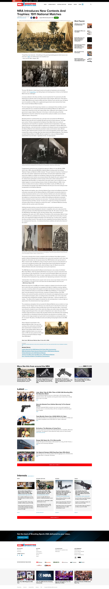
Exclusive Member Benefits (79, 551)
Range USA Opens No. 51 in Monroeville (48, 440)
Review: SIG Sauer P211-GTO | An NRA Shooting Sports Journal (63, 499)
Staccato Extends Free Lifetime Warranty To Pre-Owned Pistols (53, 405)
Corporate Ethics (31, 587)
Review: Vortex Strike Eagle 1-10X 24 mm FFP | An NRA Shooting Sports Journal (63, 502)
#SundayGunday (78, 496)
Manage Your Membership (79, 554)
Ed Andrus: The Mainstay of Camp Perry (48, 428)
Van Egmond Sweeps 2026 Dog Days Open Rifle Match (53, 452)
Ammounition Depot (21, 494)
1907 (29, 57)
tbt (22, 345)
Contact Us (19, 550)
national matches (29, 344)
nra (49, 344)
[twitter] (34, 17)
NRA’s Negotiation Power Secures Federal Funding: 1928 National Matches (40, 351)
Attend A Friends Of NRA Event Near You (82, 582)
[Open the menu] (83, 4)
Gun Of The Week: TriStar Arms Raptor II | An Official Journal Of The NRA (82, 506)
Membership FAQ (77, 553)
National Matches (61, 4)
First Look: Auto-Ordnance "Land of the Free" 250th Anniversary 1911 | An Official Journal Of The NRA (44, 380)
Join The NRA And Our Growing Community (44, 582)
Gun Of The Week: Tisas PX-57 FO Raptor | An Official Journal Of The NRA (83, 499)
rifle (36, 344)
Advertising (19, 551)
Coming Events (52, 4)
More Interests (30, 476)
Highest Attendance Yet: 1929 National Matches (34, 353)
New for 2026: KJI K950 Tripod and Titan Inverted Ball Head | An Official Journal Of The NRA (25, 498)
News (45, 4)
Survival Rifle (87, 496)
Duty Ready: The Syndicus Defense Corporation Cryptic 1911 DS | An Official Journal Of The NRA (63, 380)
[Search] (91, 4)
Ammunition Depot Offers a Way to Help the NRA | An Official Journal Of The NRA (25, 492)
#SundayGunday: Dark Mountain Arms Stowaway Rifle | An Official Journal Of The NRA (82, 493)
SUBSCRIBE (22, 537)
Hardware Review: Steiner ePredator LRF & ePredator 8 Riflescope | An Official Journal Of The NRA (63, 493)
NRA (31, 494)
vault (47, 344)
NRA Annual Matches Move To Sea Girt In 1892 (38, 340)
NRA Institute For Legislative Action (61, 550)
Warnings (37, 587)
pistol (38, 344)
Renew (27, 1)
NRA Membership (77, 550)
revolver (41, 344)
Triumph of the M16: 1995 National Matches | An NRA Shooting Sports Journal (24, 380)
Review (61, 496)
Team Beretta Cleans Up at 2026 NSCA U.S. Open (51, 416)
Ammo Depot (28, 494)
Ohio (58, 344)
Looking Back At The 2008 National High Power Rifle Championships (39, 349)
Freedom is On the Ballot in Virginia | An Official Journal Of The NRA (82, 502)
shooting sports (54, 344)
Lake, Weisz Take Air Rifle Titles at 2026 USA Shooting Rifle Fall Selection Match (54, 393)
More (26, 389)
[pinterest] (36, 17)
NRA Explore (57, 551)
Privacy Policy (19, 587)
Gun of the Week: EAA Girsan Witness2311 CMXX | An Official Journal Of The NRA (82, 380)
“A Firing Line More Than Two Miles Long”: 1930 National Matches (38, 354)
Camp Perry (33, 92)
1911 (34, 344)
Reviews (70, 4)
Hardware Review (66, 496)
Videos (75, 4)
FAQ (41, 587)
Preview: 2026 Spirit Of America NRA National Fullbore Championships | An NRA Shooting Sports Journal (44, 505)
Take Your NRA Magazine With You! (25, 582)
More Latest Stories (59, 464)
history (44, 344)
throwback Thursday (63, 344)
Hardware (58, 496)
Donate (30, 1)
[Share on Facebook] (31, 17)
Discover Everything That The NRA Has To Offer (63, 582)
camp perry (24, 344)
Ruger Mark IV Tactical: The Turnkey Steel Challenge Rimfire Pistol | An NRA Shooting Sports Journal (63, 507)
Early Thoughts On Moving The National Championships (36, 356)
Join (24, 1)
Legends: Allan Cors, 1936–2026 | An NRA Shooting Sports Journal (45, 501)
